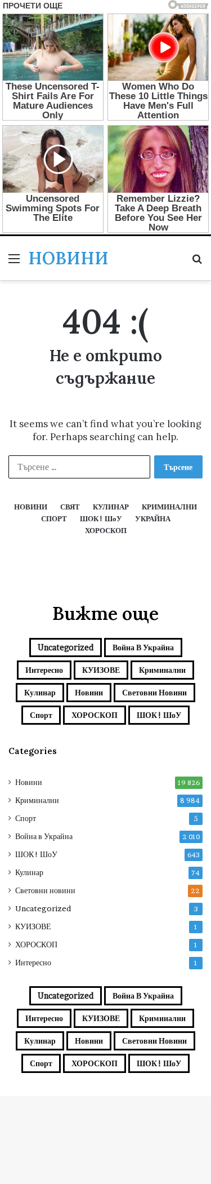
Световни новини (154, 692)
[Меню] (14, 262)
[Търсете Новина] (197, 262)
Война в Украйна (143, 647)
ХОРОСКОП (94, 715)
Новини (89, 692)
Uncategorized (65, 647)
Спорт (41, 715)
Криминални (162, 670)
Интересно (44, 670)
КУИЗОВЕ (101, 670)
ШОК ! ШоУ (159, 715)
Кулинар (40, 692)
